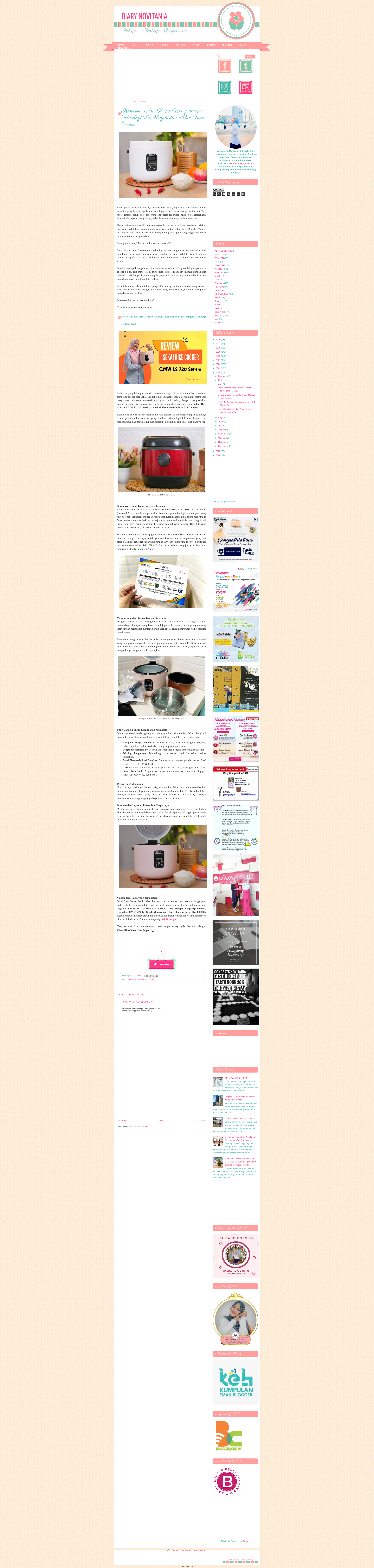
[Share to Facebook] (156, 976)
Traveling (219, 301)
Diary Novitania (144, 17)
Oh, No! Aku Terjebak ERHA (237, 1078)
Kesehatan (139, 979)
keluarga (130, 979)
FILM (217, 261)
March (221, 380)
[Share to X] (154, 976)
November (223, 442)
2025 (218, 451)
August (221, 429)
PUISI (217, 279)
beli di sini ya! (169, 919)
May (220, 417)
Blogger (246, 1541)
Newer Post (122, 1121)
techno (148, 979)
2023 (218, 368)
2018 (218, 348)
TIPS (154, 979)
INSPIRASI (210, 45)
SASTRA (242, 45)
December (223, 446)
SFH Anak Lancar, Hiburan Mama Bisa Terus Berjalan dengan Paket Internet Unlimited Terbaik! (240, 1162)
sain (217, 319)
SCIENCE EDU (221, 294)
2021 (218, 360)
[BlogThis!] (151, 976)
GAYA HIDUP (180, 45)
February (222, 376)
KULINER (164, 45)
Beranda (120, 45)
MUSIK (218, 276)
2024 (218, 372)
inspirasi (218, 315)
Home (161, 1121)
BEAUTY (134, 45)
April (220, 384)
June (220, 421)
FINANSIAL (220, 265)
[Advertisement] (161, 74)
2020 (218, 356)
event (217, 304)
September (223, 434)
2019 (218, 352)
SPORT (218, 297)
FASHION (219, 258)
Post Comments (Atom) (139, 1126)
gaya (217, 308)
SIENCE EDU (227, 45)
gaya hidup (220, 312)
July (220, 425)
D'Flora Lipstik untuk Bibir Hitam (239, 1118)
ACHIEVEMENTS (123, 48)
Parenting (219, 283)
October (222, 438)
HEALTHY (149, 45)
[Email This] (148, 976)
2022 (218, 364)
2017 (218, 343)
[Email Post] (145, 976)
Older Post (200, 1121)
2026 (218, 455)
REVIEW (195, 45)
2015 (218, 339)
